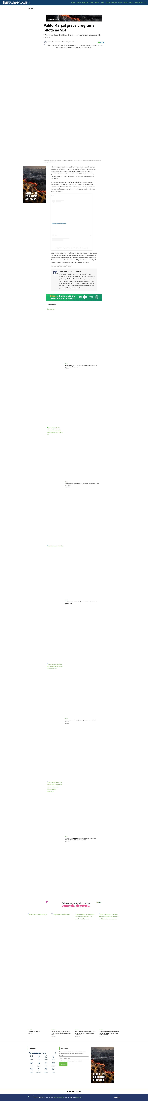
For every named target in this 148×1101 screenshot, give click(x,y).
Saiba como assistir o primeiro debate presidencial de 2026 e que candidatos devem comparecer (109, 1033)
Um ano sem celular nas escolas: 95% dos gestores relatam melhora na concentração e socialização (80, 838)
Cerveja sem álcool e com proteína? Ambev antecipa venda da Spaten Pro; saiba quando (81, 366)
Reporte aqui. (78, 1097)
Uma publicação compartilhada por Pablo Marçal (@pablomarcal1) (72, 248)
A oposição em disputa (34, 1031)
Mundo (77, 1030)
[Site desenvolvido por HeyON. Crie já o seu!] (117, 1098)
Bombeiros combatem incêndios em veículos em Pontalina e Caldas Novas (81, 602)
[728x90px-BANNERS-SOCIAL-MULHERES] (74, 907)
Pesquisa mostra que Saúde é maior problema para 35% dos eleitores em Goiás (61, 1033)
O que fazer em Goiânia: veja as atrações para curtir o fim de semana (80, 720)
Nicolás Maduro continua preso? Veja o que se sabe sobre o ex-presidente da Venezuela (85, 1033)
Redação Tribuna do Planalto (70, 271)
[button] (145, 3)
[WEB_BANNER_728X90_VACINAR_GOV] (74, 300)
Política (30, 1030)
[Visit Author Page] (55, 273)
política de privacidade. (59, 1097)
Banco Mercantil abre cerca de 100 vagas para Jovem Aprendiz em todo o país (82, 484)
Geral (66, 363)
